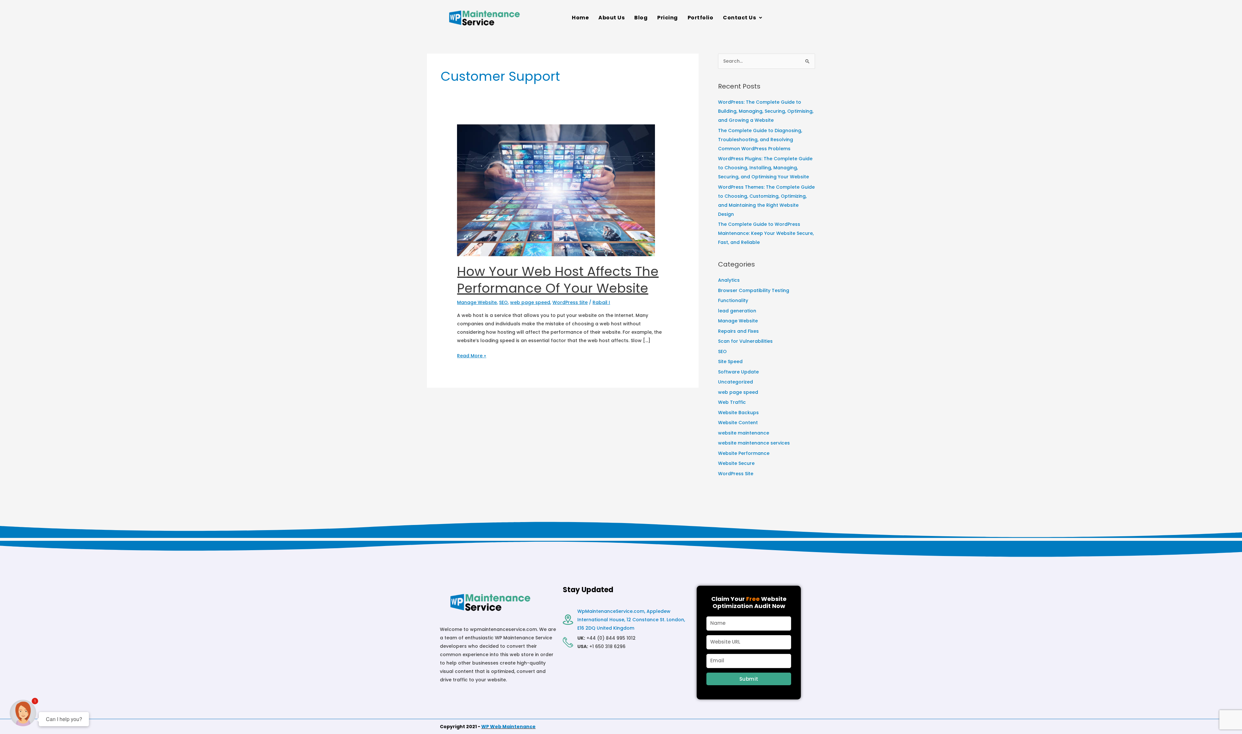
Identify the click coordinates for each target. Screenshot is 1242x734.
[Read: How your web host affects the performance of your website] (556, 190)
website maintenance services (754, 443)
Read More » (471, 355)
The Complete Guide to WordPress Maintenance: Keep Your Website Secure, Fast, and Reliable (766, 233)
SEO (503, 302)
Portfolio (701, 17)
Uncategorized (735, 382)
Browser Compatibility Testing (753, 290)
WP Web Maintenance (508, 726)
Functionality (733, 300)
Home (580, 17)
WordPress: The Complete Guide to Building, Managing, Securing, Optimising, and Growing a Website (765, 111)
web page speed (530, 302)
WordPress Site (570, 302)
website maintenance (743, 433)
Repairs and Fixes (738, 331)
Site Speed (730, 361)
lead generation (737, 311)
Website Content (738, 422)
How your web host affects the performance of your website (558, 279)
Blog (641, 17)
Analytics (729, 280)
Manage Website (477, 302)
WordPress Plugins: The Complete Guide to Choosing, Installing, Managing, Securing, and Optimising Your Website (765, 167)
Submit (748, 679)
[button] (742, 17)
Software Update (738, 372)
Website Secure (736, 463)
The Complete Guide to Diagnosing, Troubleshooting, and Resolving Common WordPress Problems (760, 139)
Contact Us (739, 17)
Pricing (667, 17)
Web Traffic (732, 402)
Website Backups (738, 412)
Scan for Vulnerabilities (745, 341)
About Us (611, 17)
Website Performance (743, 453)
